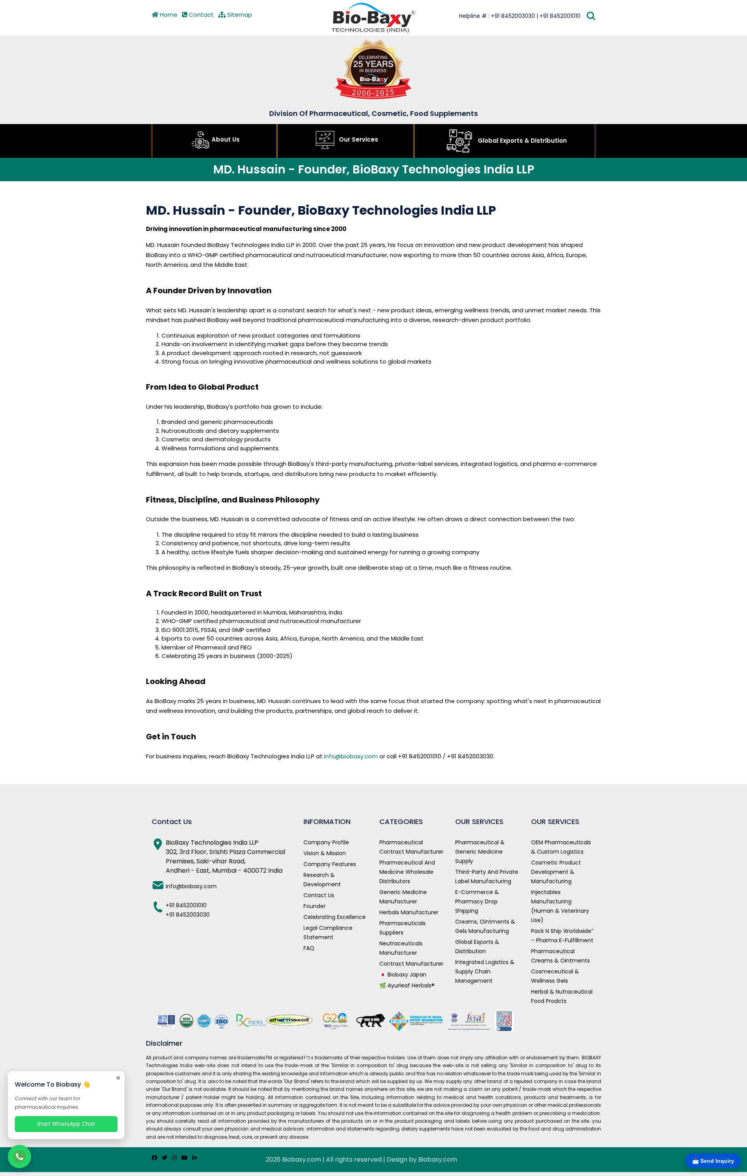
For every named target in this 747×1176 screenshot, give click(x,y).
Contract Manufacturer (411, 964)
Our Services (357, 139)
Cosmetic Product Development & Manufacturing (556, 872)
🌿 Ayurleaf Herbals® (407, 985)
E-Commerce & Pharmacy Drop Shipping (477, 901)
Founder (314, 906)
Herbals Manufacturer (408, 912)
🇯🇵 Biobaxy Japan (402, 974)
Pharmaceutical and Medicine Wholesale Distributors (407, 872)
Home (167, 14)
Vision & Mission (324, 853)
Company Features (329, 864)
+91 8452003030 (188, 915)
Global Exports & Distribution (521, 140)
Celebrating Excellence (334, 917)
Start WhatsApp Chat (66, 1124)
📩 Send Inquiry (713, 1161)
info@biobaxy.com (351, 756)
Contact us (318, 895)
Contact (200, 14)
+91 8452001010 (186, 905)
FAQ (308, 948)
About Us (226, 139)
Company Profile (326, 842)
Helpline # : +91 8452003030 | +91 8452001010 (519, 16)
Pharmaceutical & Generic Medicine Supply (480, 851)
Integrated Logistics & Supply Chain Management (484, 971)
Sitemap (239, 14)
